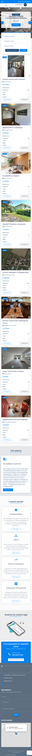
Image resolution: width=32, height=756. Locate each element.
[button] (2, 22)
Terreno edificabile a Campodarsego (15, 272)
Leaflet (29, 746)
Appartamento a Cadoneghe (13, 127)
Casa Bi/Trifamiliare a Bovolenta (14, 224)
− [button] (3, 727)
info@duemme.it (8, 681)
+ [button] (3, 725)
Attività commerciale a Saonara (14, 79)
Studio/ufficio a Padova (11, 176)
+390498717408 (17, 655)
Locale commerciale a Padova (13, 371)
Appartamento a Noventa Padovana (15, 419)
